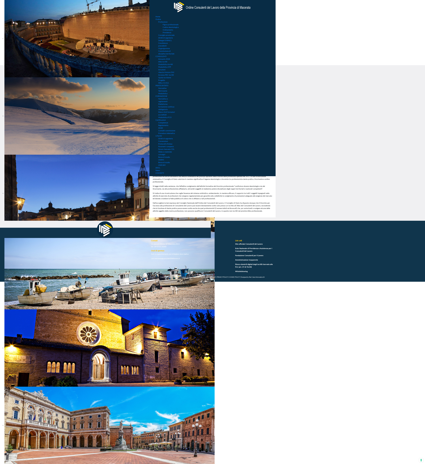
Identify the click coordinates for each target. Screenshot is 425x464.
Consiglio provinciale (166, 35)
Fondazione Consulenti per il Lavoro (249, 255)
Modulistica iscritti (165, 64)
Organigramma (164, 48)
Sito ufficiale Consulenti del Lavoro (249, 244)
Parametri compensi (166, 146)
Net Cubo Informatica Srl (257, 277)
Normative (162, 88)
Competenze (163, 123)
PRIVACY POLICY (222, 277)
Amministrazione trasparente (246, 260)
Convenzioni (163, 141)
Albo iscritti (162, 62)
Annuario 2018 (164, 59)
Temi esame (162, 91)
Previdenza (167, 32)
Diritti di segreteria (165, 38)
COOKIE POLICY (234, 277)
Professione (162, 22)
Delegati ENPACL (165, 40)
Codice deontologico (171, 27)
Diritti (160, 128)
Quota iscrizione (164, 78)
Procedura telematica (166, 133)
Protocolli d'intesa (165, 144)
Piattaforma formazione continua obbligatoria (166, 106)
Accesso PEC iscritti (166, 75)
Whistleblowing (241, 271)
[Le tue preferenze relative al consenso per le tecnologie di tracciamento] (421, 460)
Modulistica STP (164, 67)
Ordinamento (168, 30)
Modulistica (162, 93)
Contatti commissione (166, 131)
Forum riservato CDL (166, 149)
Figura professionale (170, 25)
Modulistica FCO (165, 117)
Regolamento (163, 125)
